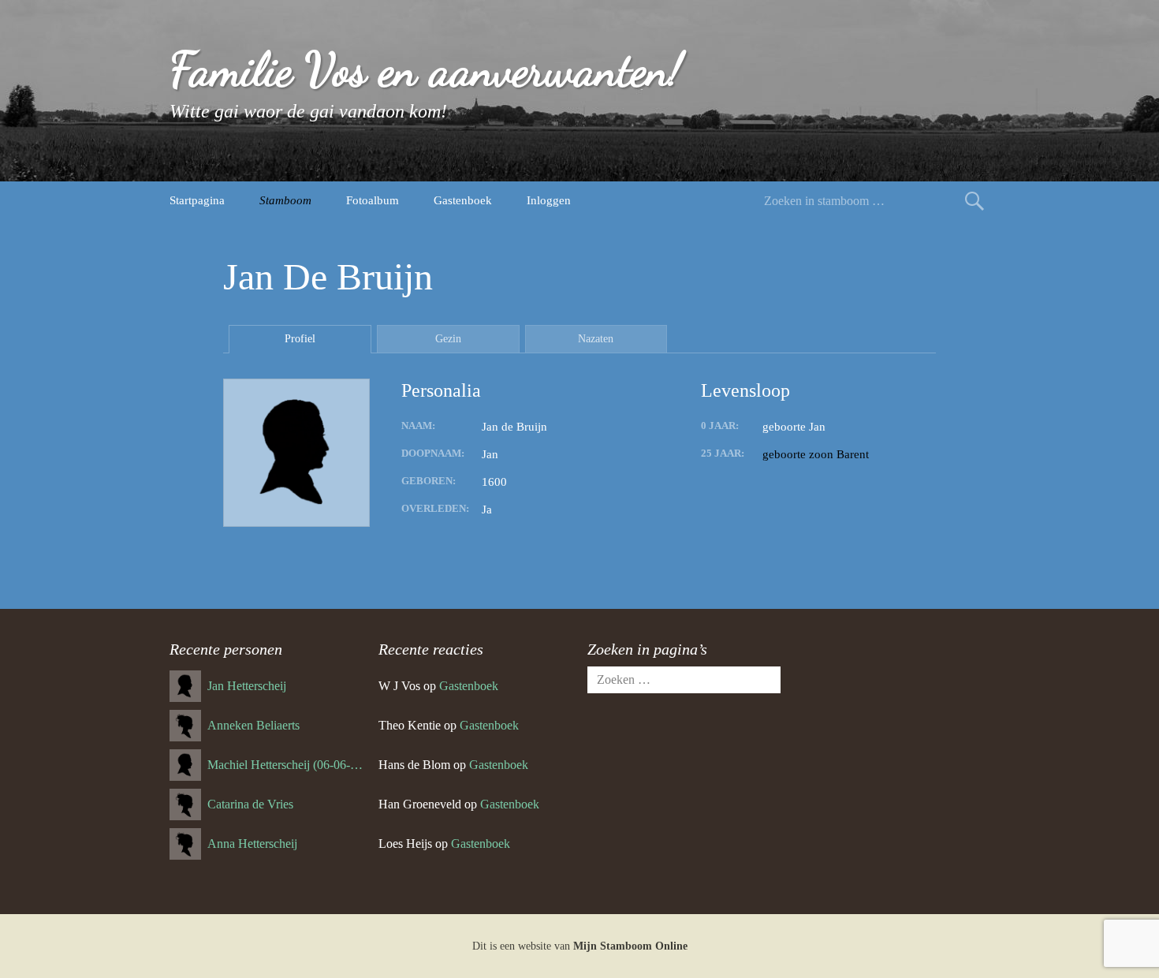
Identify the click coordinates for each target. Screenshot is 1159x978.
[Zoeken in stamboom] (974, 201)
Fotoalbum (372, 200)
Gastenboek (463, 200)
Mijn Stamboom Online (630, 946)
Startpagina (197, 200)
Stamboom (285, 200)
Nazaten (595, 339)
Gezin (448, 339)
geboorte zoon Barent (815, 454)
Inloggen (549, 200)
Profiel (300, 339)
